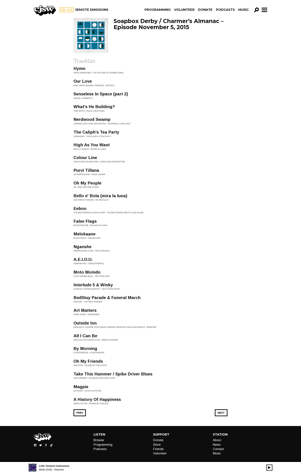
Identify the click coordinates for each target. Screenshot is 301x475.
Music (243, 10)
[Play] (269, 468)
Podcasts (225, 10)
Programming (158, 10)
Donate (205, 10)
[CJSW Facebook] (46, 445)
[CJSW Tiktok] (51, 445)
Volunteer (184, 10)
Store (157, 444)
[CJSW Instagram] (35, 445)
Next (221, 412)
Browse (99, 440)
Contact (218, 449)
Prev (79, 412)
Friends (158, 449)
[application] (269, 468)
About (217, 440)
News (217, 444)
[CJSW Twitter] (40, 445)
